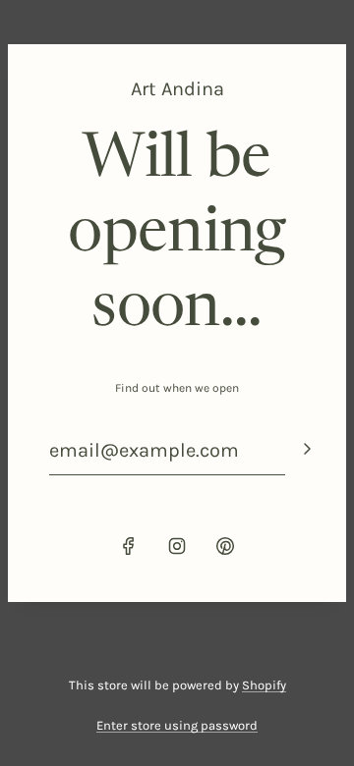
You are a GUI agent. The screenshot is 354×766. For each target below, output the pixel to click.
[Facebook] (128, 546)
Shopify (264, 685)
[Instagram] (177, 546)
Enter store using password (177, 725)
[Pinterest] (225, 546)
